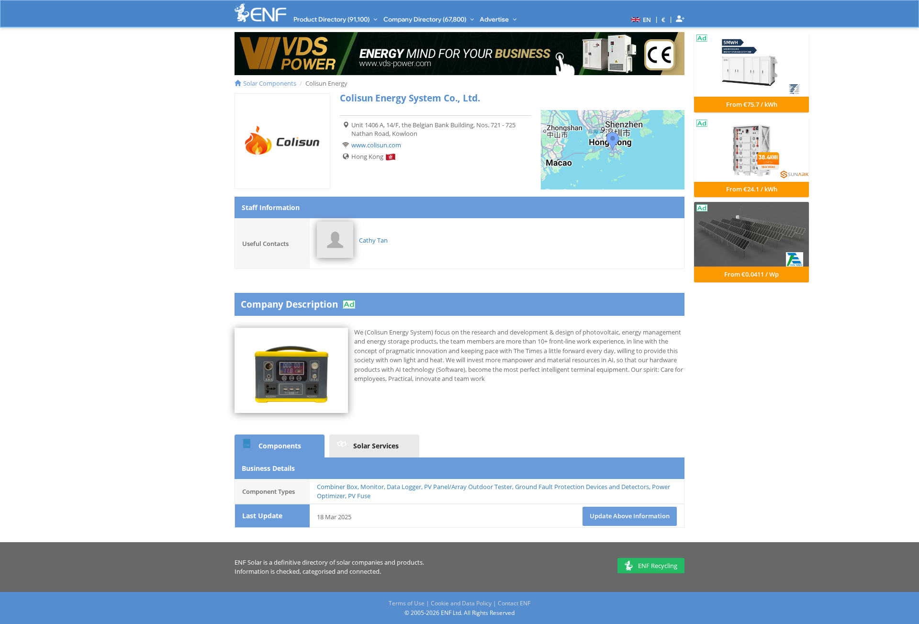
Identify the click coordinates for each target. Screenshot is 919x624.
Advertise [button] (495, 19)
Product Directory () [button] (332, 19)
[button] (639, 19)
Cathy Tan (373, 240)
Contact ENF (514, 603)
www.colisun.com (376, 145)
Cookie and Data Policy (461, 603)
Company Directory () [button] (425, 19)
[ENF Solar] (260, 12)
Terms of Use (407, 603)
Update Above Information (630, 516)
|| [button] (663, 19)
